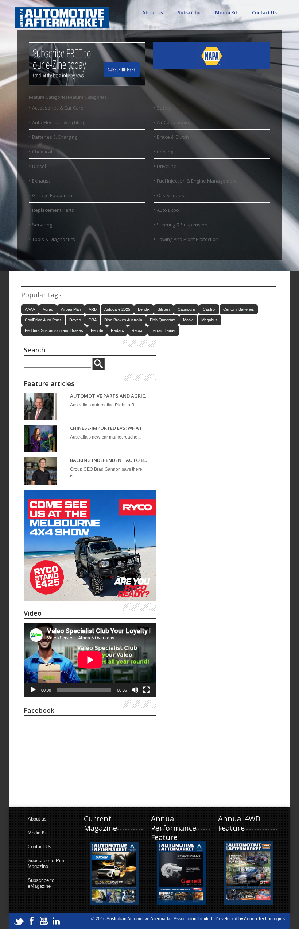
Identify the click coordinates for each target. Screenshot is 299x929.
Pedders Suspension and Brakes (54, 330)
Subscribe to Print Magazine (47, 863)
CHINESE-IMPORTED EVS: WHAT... (107, 428)
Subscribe (189, 12)
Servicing (42, 224)
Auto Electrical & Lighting (58, 122)
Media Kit (226, 12)
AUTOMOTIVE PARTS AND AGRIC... (109, 396)
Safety (164, 107)
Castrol (209, 309)
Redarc (117, 330)
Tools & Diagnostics (53, 239)
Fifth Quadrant (162, 320)
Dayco (75, 320)
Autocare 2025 (117, 309)
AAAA (30, 309)
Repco (137, 330)
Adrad (48, 309)
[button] (68, 97)
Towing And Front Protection (187, 239)
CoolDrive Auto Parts (43, 320)
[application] (90, 660)
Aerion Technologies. (265, 918)
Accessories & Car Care (58, 107)
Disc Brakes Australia (123, 320)
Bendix (144, 309)
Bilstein (164, 309)
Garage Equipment (53, 195)
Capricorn (186, 309)
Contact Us (264, 12)
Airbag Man (71, 309)
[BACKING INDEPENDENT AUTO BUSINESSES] (40, 471)
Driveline (166, 166)
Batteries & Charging (54, 137)
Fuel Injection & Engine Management (197, 180)
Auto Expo (168, 210)
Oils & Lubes (170, 195)
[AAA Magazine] (62, 14)
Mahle (188, 320)
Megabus (209, 320)
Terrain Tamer (163, 330)
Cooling (165, 151)
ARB (93, 309)
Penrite (97, 330)
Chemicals (43, 151)
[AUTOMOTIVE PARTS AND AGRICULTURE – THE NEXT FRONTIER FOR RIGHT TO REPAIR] (40, 406)
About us (37, 819)
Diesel (39, 166)
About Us (152, 12)
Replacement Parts (53, 210)
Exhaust (41, 180)
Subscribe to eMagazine (41, 883)
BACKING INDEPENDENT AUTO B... (108, 460)
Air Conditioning (174, 122)
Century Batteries (238, 309)
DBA (93, 320)
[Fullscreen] (146, 689)
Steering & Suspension (182, 224)
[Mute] (135, 689)
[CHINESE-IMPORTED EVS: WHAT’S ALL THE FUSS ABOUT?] (40, 438)
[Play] (33, 689)
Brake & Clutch (173, 137)
